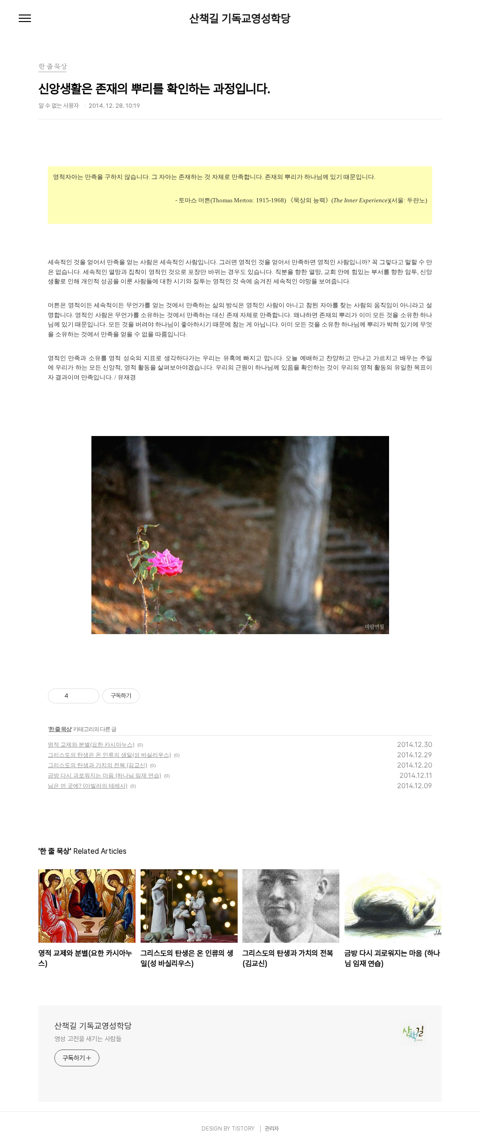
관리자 (272, 1128)
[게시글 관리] (89, 696)
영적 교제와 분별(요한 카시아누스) (91, 744)
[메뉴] (24, 18)
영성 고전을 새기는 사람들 (87, 1038)
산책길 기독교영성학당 (240, 18)
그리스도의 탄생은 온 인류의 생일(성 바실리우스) (109, 754)
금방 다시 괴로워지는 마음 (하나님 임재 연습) (104, 775)
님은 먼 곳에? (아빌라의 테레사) (88, 785)
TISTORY (243, 1128)
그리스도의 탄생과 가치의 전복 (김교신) (97, 765)
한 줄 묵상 (60, 728)
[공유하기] (77, 696)
